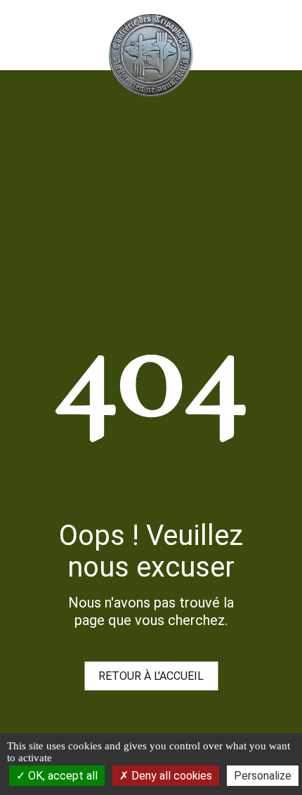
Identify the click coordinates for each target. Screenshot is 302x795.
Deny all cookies (170, 775)
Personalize (262, 775)
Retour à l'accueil (151, 676)
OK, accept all (61, 775)
